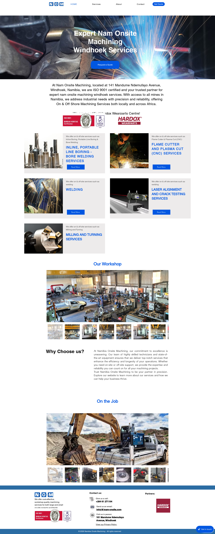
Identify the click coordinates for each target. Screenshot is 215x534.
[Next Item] (164, 296)
